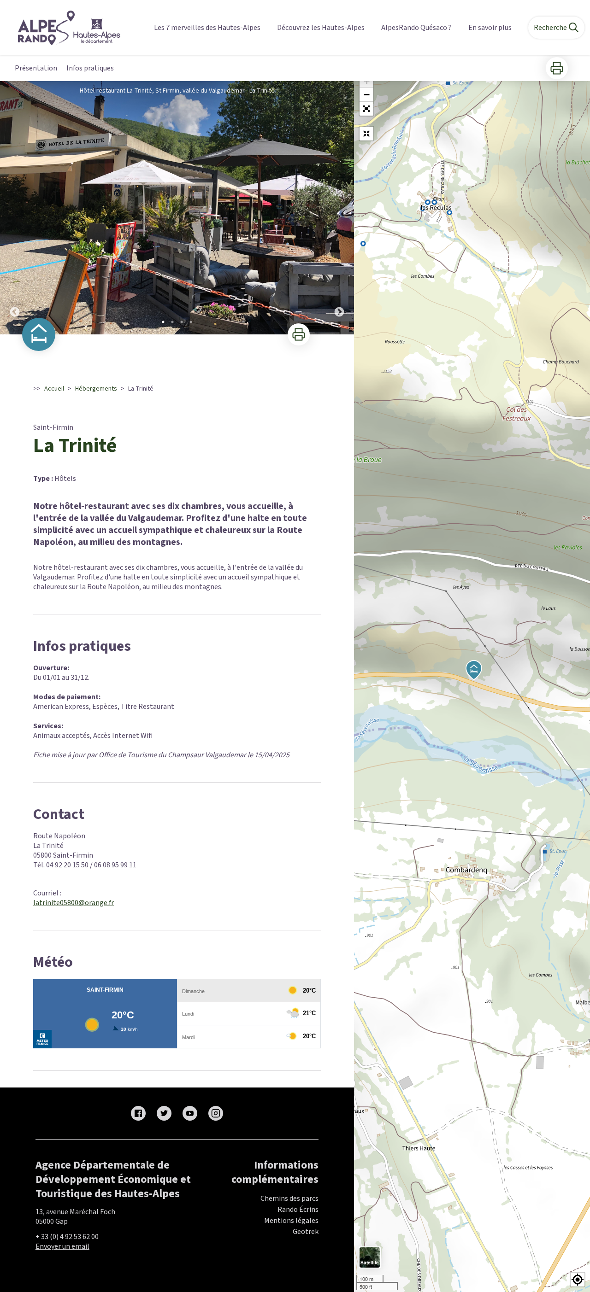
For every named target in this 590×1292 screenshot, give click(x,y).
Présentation (36, 68)
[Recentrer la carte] (366, 133)
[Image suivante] (339, 207)
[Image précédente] (15, 207)
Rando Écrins (298, 1209)
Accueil (54, 388)
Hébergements (96, 388)
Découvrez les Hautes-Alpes (321, 28)
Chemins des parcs (289, 1198)
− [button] (367, 94)
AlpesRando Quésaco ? (416, 28)
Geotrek (306, 1232)
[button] (366, 109)
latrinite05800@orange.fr (73, 903)
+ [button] (367, 81)
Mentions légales (291, 1221)
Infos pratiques (90, 68)
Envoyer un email (62, 1246)
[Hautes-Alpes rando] (63, 28)
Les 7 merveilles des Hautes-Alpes (207, 28)
